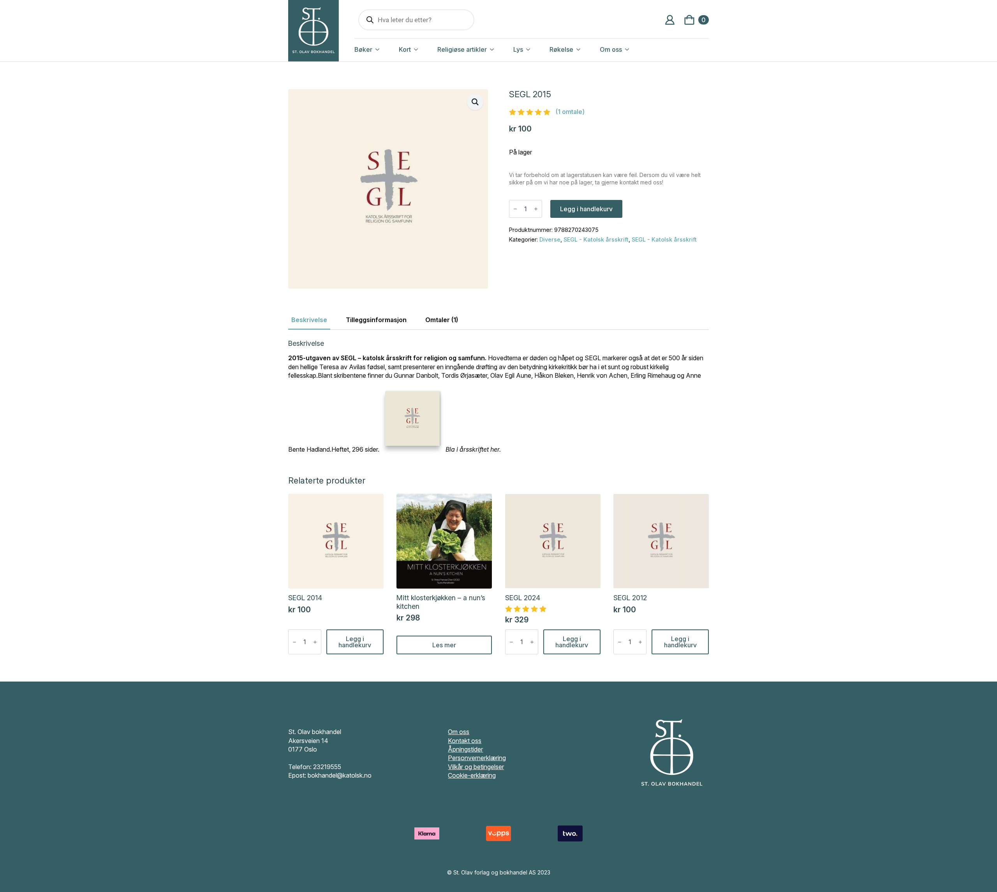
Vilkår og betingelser (476, 767)
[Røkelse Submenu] (586, 49)
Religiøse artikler (462, 49)
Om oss (611, 49)
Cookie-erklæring (472, 775)
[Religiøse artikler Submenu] (500, 49)
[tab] (309, 319)
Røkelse (561, 49)
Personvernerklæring (477, 758)
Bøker (363, 49)
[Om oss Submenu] (635, 49)
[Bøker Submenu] (385, 49)
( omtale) (570, 112)
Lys (518, 49)
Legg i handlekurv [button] (354, 642)
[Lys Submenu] (536, 49)
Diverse (549, 239)
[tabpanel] (498, 396)
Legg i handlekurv (586, 209)
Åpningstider (465, 749)
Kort (405, 49)
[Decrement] (515, 208)
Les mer (444, 645)
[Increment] (536, 208)
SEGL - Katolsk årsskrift (596, 239)
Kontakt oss (464, 741)
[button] (475, 102)
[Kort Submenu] (424, 49)
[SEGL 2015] (412, 419)
